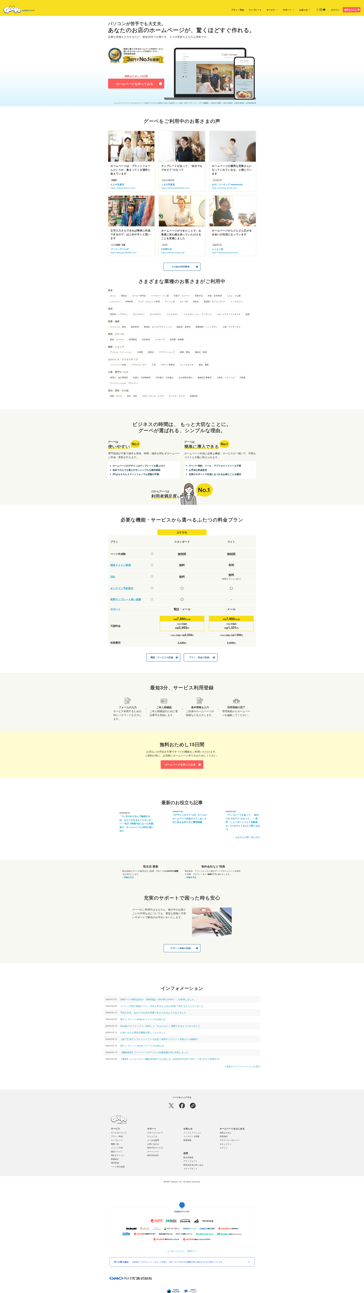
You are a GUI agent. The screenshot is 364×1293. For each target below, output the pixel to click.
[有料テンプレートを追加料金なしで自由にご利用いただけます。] (152, 599)
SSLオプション (118, 1155)
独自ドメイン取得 (120, 565)
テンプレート (255, 9)
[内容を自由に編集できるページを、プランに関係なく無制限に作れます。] (152, 554)
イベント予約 (117, 1147)
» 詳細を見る (128, 877)
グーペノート (153, 1151)
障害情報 (187, 1140)
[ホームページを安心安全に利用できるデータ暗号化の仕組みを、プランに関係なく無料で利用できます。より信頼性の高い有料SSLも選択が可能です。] (152, 576)
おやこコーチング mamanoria (227, 184)
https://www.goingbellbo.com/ (123, 252)
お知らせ (303, 9)
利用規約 (224, 1136)
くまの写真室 (168, 184)
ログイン (335, 9)
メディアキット (190, 1168)
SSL (112, 576)
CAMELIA (166, 249)
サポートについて (155, 1132)
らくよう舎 (217, 249)
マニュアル (152, 1136)
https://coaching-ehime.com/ (224, 187)
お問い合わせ (153, 1144)
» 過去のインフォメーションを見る (242, 1066)
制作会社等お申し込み (193, 1164)
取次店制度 (188, 1157)
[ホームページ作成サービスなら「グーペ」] (17, 10)
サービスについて (119, 1132)
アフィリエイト (190, 1161)
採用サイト (192, 1251)
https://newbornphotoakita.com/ (175, 187)
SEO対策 (115, 1162)
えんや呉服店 (117, 184)
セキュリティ (226, 1144)
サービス (270, 9)
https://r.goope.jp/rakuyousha (225, 252)
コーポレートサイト (176, 1251)
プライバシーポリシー (230, 1140)
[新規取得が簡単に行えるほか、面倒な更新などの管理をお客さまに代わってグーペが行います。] (152, 565)
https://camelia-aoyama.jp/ (173, 252)
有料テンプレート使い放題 (125, 599)
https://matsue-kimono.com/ (123, 187)
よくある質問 (153, 1140)
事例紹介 (115, 1159)
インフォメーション (192, 1132)
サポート (287, 9)
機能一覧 (115, 1144)
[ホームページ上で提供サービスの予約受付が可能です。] (152, 588)
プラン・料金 (237, 9)
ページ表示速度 (118, 1166)
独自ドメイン (117, 1151)
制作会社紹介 (153, 1155)
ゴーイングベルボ (119, 249)
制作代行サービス (155, 1147)
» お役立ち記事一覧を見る (246, 837)
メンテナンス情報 (191, 1136)
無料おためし (350, 9)
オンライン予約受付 (121, 588)
